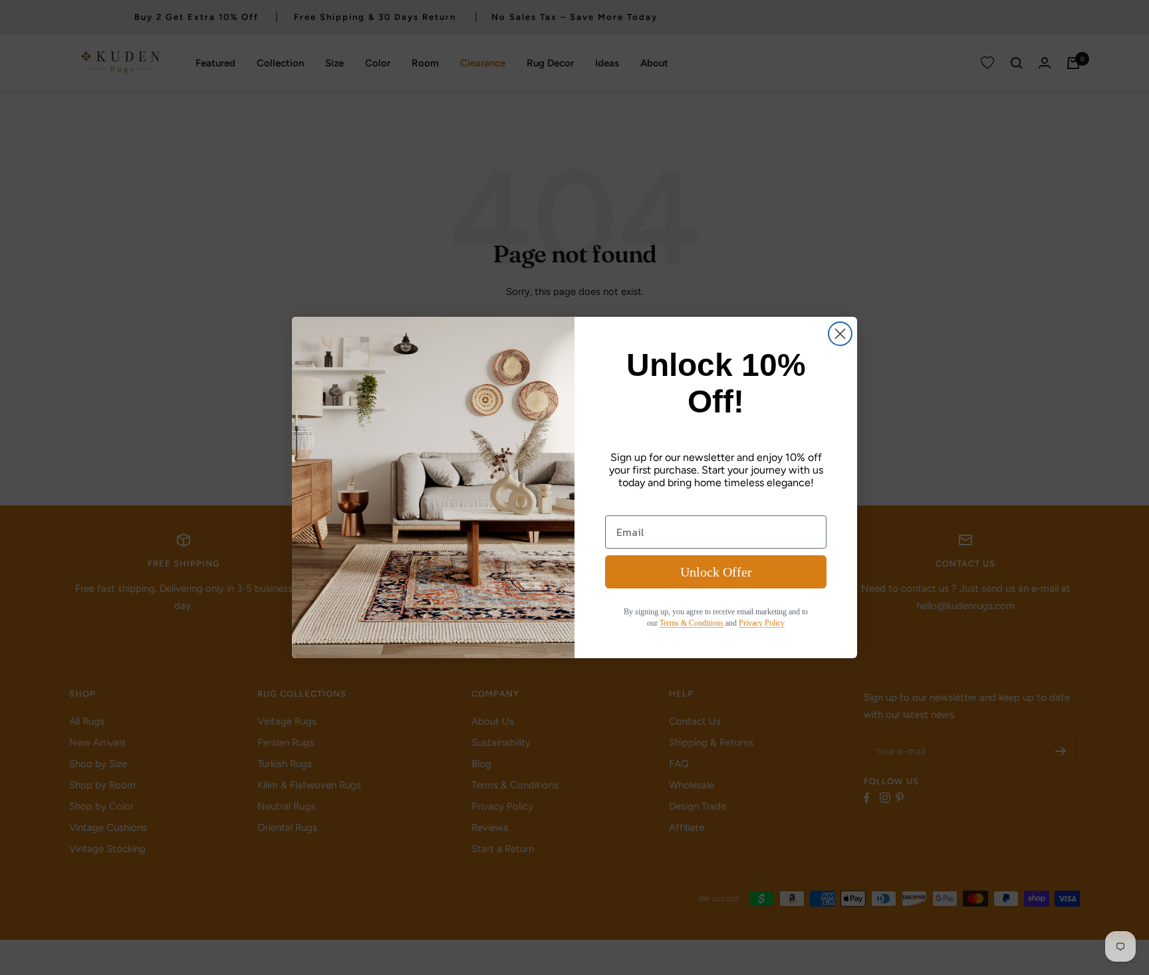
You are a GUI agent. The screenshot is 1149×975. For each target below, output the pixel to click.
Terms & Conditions (691, 623)
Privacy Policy (762, 623)
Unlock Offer (716, 572)
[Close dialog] (840, 333)
